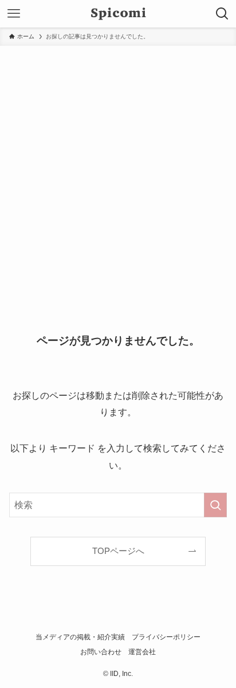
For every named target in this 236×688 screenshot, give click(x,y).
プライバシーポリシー (166, 637)
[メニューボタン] (13, 13)
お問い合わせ (100, 652)
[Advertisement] (118, 170)
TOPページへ (118, 551)
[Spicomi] (118, 13)
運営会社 (142, 652)
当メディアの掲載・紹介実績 (80, 637)
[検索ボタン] (222, 13)
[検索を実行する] (215, 505)
